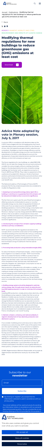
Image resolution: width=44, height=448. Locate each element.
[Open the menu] (40, 3)
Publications (13, 12)
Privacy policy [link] (6, 446)
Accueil (4, 12)
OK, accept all (22, 432)
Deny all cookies (22, 438)
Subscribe (22, 391)
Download (9, 65)
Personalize (22, 444)
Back (5, 22)
